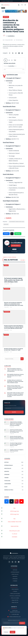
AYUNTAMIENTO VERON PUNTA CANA (16, 221)
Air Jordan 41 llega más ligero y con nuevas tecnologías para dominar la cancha (16, 444)
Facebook (6, 233)
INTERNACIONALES (13, 465)
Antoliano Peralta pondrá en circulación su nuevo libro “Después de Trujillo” (13, 349)
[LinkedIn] (19, 53)
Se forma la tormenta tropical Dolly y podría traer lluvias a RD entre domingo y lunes (13, 280)
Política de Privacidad (15, 593)
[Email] (22, 53)
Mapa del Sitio (15, 600)
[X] (13, 53)
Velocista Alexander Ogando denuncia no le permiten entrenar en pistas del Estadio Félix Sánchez (17, 437)
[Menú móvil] (25, 5)
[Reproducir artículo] (5, 60)
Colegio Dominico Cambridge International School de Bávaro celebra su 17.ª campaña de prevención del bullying (16, 423)
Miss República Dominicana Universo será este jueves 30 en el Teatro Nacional (15, 376)
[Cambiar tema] (18, 4)
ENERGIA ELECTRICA (13, 489)
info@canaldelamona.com (15, 616)
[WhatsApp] (16, 53)
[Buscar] (22, 5)
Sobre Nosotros (15, 589)
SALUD (13, 486)
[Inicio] (5, 5)
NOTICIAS (3, 7)
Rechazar (6, 632)
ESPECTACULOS (13, 468)
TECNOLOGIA (13, 480)
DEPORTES (13, 471)
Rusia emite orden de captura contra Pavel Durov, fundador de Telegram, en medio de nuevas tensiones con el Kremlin (15, 394)
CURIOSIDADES (13, 483)
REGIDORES (6, 224)
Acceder (24, 1)
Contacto (15, 591)
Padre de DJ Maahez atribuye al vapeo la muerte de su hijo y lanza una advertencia (15, 370)
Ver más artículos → (16, 245)
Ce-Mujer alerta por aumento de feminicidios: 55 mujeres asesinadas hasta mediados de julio (15, 381)
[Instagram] (16, 501)
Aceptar (12, 632)
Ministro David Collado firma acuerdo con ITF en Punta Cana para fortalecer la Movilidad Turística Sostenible (15, 387)
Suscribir (14, 412)
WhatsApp (17, 233)
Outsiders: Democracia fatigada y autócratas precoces (16, 450)
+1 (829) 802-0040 (15, 614)
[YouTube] (21, 501)
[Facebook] (9, 53)
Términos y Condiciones (15, 595)
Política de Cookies (15, 598)
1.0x (15, 60)
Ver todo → (23, 260)
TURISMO (13, 477)
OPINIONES (13, 474)
